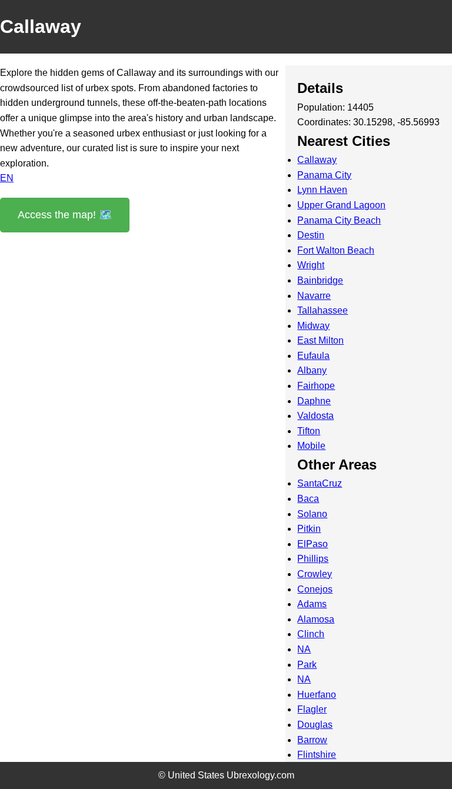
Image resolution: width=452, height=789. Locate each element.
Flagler (312, 709)
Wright (310, 265)
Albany (312, 370)
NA (304, 649)
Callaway (317, 160)
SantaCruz (319, 483)
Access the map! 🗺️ (65, 215)
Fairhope (316, 386)
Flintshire (316, 755)
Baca (308, 499)
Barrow (312, 740)
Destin (310, 235)
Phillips (312, 559)
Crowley (314, 574)
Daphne (314, 401)
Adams (312, 604)
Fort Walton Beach (335, 250)
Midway (313, 326)
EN (7, 178)
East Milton (320, 340)
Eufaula (313, 356)
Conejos (315, 589)
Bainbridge (320, 280)
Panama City (324, 175)
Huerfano (316, 695)
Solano (312, 514)
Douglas (315, 725)
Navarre (314, 296)
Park (307, 665)
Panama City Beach (339, 220)
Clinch (310, 634)
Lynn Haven (322, 190)
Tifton (308, 431)
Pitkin (309, 529)
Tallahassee (322, 310)
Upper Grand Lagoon (341, 205)
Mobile (311, 446)
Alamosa (315, 619)
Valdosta (315, 416)
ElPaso (312, 544)
